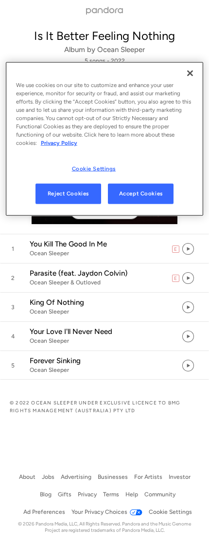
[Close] (190, 73)
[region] (104, 138)
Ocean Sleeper (121, 49)
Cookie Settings (94, 168)
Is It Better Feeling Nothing (104, 36)
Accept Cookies (141, 193)
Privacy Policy (59, 143)
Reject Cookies (68, 193)
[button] (104, 248)
